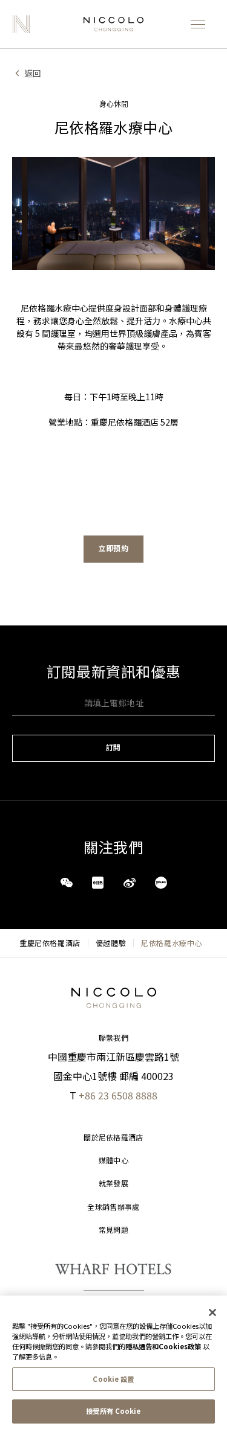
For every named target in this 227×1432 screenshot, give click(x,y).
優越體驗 (111, 943)
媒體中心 (113, 1160)
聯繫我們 (113, 1038)
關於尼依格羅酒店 (113, 1137)
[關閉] (212, 1312)
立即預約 (113, 548)
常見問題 (113, 1230)
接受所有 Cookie (113, 1411)
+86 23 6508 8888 (118, 1095)
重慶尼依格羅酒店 (50, 943)
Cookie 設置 (113, 1379)
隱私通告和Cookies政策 (163, 1346)
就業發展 (113, 1183)
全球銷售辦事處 (113, 1207)
